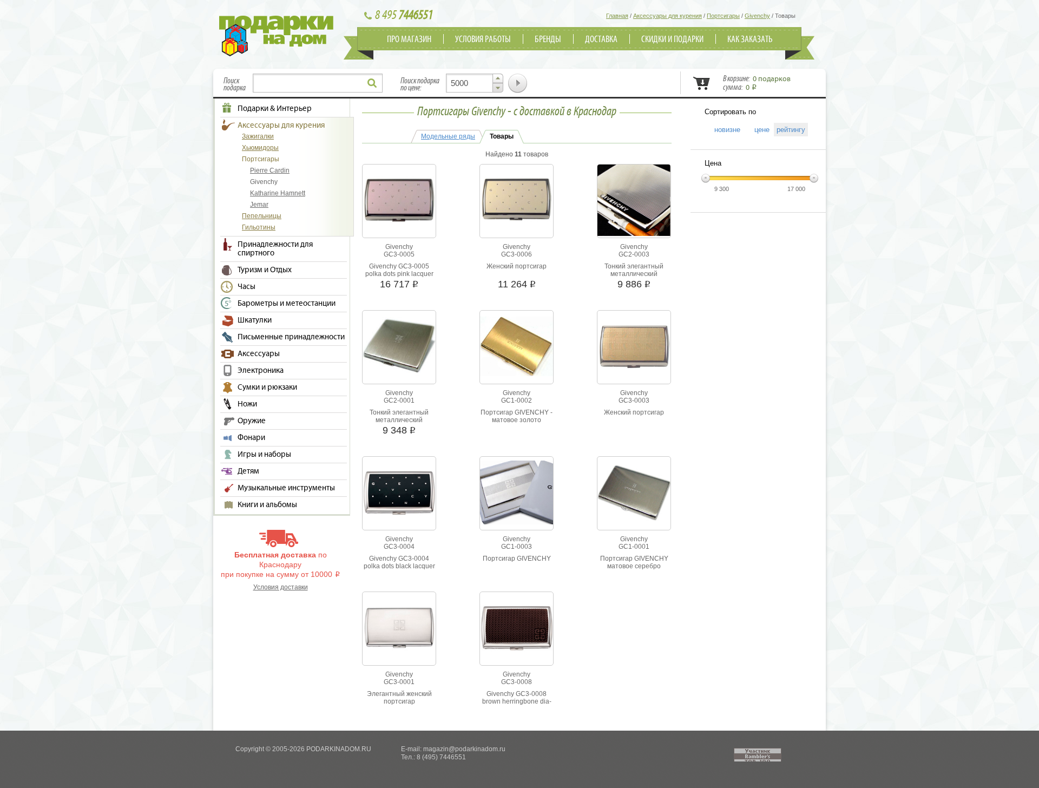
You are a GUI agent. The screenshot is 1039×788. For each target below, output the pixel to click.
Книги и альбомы (267, 505)
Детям (248, 471)
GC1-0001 (634, 546)
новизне (723, 130)
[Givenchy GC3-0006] (516, 222)
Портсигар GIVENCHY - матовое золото (517, 416)
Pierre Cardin (270, 170)
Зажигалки (258, 136)
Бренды (548, 39)
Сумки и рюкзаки (267, 387)
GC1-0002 (516, 400)
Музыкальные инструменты (286, 488)
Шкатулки (255, 320)
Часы (246, 287)
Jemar (259, 204)
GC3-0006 (516, 254)
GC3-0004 (399, 546)
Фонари (251, 438)
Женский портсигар (516, 266)
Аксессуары (259, 354)
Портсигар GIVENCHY (517, 558)
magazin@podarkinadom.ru (464, 749)
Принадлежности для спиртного (275, 249)
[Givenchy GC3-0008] (516, 650)
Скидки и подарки (672, 39)
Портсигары (260, 159)
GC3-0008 (516, 682)
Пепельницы (261, 216)
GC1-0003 (516, 546)
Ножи (247, 404)
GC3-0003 (634, 400)
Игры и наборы (264, 454)
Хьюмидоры (260, 148)
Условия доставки (280, 587)
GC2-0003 (634, 254)
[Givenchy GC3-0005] (399, 222)
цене (758, 130)
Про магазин (409, 39)
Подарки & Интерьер (275, 108)
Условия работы (483, 39)
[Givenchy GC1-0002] (516, 374)
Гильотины (258, 227)
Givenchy (264, 182)
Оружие (252, 421)
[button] (497, 78)
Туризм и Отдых (265, 270)
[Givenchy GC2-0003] (633, 234)
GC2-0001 (399, 400)
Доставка (601, 39)
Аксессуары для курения (281, 125)
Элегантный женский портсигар (399, 697)
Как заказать (750, 39)
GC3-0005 (399, 254)
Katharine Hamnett (277, 193)
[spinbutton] (474, 83)
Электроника (261, 370)
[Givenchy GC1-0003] (516, 522)
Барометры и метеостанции (287, 303)
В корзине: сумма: (757, 83)
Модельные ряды (448, 136)
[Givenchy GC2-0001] (399, 374)
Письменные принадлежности (291, 337)
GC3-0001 (399, 682)
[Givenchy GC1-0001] (633, 518)
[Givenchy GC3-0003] (633, 367)
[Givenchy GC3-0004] (399, 513)
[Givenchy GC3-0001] (399, 648)
